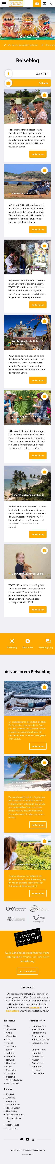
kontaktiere (12, 1010)
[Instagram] (33, 1139)
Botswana (11, 1029)
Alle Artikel (42, 73)
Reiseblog (12, 647)
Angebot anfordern (11, 1099)
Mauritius (10, 1056)
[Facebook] (27, 1139)
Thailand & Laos (14, 1080)
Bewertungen (13, 1104)
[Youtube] (22, 1139)
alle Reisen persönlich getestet (23, 44)
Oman (9, 1066)
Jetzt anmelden (27, 971)
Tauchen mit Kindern (38, 1058)
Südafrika (10, 1076)
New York (10, 1063)
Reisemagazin (13, 1107)
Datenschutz (12, 1124)
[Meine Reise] (37, 3)
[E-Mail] (44, 3)
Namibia (10, 1059)
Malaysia (10, 1052)
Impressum (11, 1128)
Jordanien (11, 1046)
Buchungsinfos (13, 1117)
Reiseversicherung (15, 1114)
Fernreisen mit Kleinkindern (39, 1027)
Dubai (9, 1039)
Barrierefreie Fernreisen (38, 1065)
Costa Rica (11, 1035)
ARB (8, 1121)
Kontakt (10, 1094)
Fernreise (34, 1007)
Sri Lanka (43, 82)
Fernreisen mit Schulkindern (39, 1034)
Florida (9, 1042)
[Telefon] (51, 3)
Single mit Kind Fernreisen (39, 1051)
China (9, 1032)
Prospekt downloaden (38, 1071)
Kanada (10, 1049)
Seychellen (11, 1069)
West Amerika (12, 1083)
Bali (8, 1025)
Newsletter (27, 647)
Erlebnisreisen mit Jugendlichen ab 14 (40, 1043)
